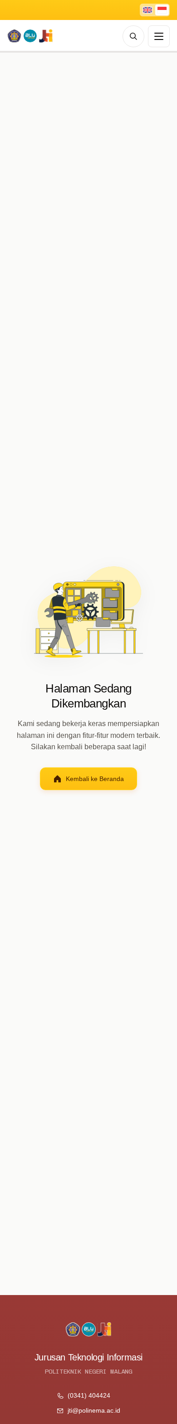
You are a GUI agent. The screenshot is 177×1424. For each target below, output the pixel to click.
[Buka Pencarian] (133, 36)
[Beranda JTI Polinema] (30, 36)
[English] (147, 10)
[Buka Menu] (159, 36)
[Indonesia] (162, 10)
